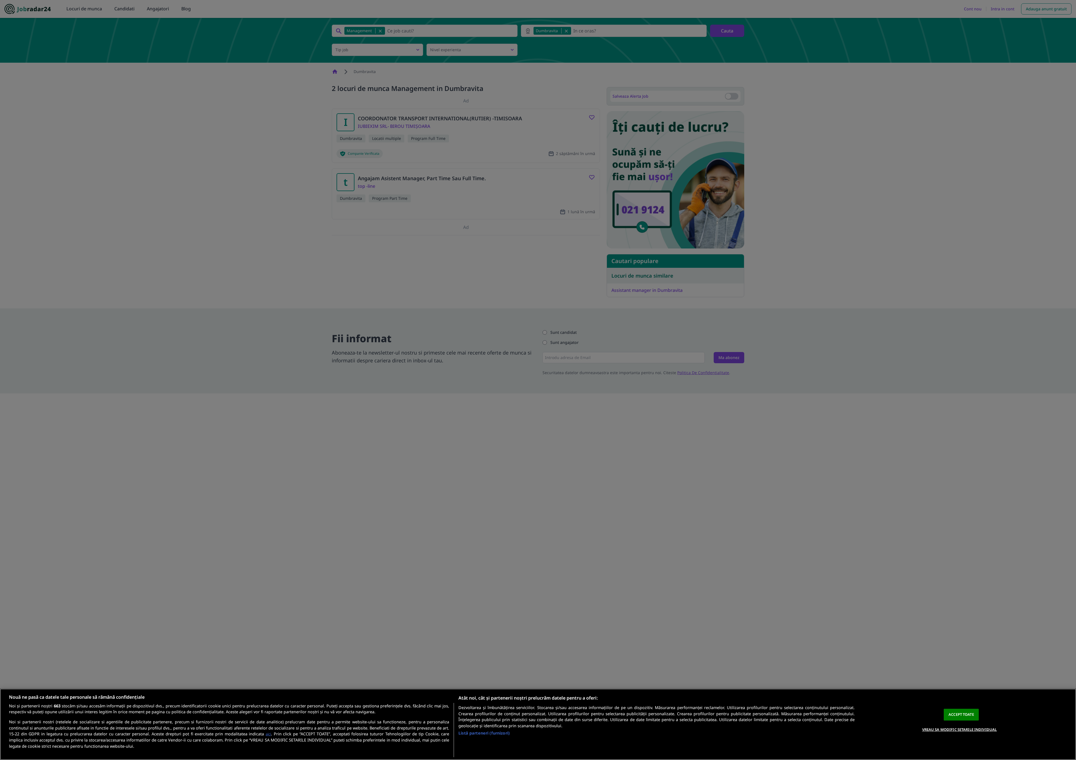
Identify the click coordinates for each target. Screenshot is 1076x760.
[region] (538, 724)
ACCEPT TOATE (961, 714)
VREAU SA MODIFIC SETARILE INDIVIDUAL (959, 729)
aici (268, 733)
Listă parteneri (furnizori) (484, 733)
